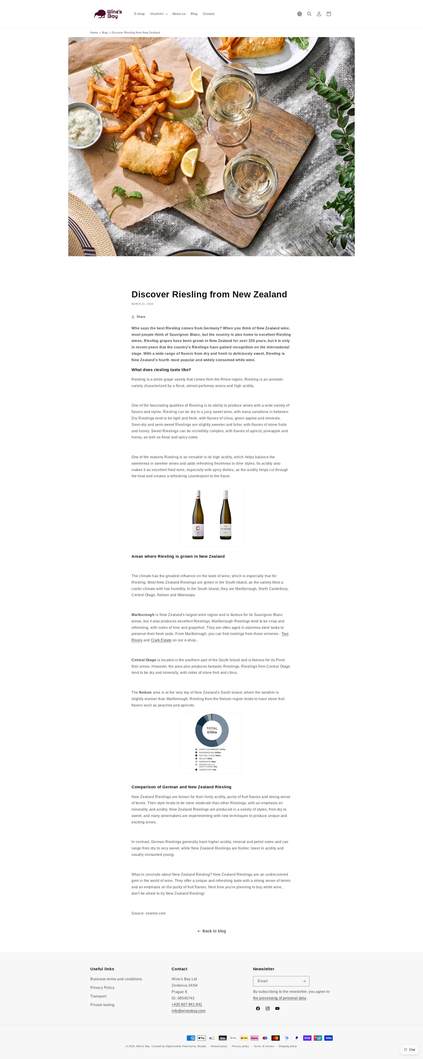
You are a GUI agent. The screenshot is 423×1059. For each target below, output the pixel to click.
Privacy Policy (102, 988)
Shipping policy (288, 1046)
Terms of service (264, 1046)
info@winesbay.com (188, 1011)
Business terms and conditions (116, 979)
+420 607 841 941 (187, 1004)
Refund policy (219, 1046)
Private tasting (102, 1005)
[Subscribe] (304, 981)
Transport (98, 996)
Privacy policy (240, 1046)
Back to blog (214, 931)
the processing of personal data (279, 998)
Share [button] (141, 316)
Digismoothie (173, 1046)
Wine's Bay (143, 1046)
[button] (158, 13)
